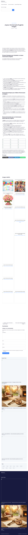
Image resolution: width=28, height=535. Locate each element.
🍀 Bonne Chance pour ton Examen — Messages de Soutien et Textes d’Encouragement (11, 382)
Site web (3, 347)
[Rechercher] (13, 10)
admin (16, 28)
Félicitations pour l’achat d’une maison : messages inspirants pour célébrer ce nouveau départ (14, 408)
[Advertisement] (14, 17)
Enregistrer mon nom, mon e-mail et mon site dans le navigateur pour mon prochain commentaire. (13, 351)
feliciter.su (3, 1)
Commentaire (4, 332)
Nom (3, 340)
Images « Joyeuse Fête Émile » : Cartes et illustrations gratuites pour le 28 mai (12, 433)
